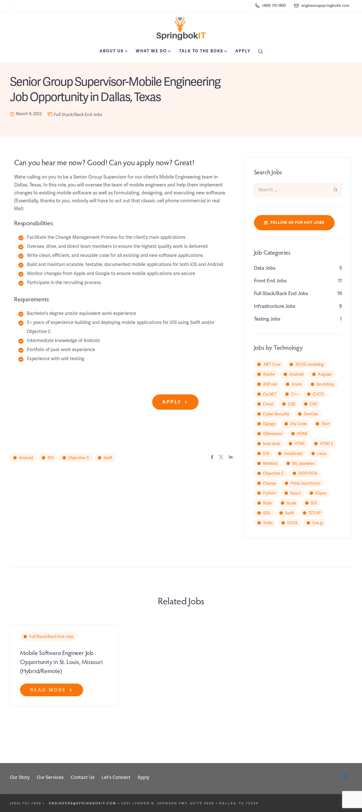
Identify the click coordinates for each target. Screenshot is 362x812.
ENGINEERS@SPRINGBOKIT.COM (83, 803)
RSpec (321, 493)
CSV (313, 404)
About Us (112, 51)
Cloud (268, 404)
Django (269, 423)
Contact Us (82, 777)
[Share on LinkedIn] (230, 457)
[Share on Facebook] (212, 457)
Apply (242, 51)
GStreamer (273, 433)
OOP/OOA (308, 473)
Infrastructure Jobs (274, 306)
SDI (314, 503)
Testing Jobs (267, 319)
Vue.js (317, 522)
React (295, 493)
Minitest (270, 463)
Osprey (269, 483)
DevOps (311, 413)
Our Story (20, 777)
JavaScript (293, 453)
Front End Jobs (270, 281)
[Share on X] (221, 457)
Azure (297, 384)
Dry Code (298, 423)
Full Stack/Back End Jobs (78, 115)
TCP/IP (315, 512)
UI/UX (292, 522)
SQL (267, 512)
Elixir (325, 423)
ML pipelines (303, 463)
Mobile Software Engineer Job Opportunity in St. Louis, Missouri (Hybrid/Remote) (61, 661)
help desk (271, 443)
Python (269, 493)
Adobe (269, 374)
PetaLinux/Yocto (305, 483)
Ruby (267, 503)
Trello (268, 522)
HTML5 (326, 443)
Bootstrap (325, 384)
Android (26, 457)
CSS (291, 404)
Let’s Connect (116, 777)
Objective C (78, 457)
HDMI (302, 433)
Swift (108, 457)
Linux (322, 453)
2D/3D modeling (309, 364)
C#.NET (270, 394)
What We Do (151, 51)
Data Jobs (264, 268)
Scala (291, 503)
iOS (51, 457)
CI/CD (318, 394)
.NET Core (272, 364)
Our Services (50, 777)
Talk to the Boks (201, 51)
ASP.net (270, 384)
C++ (294, 394)
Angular (325, 374)
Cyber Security (276, 413)
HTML (299, 443)
